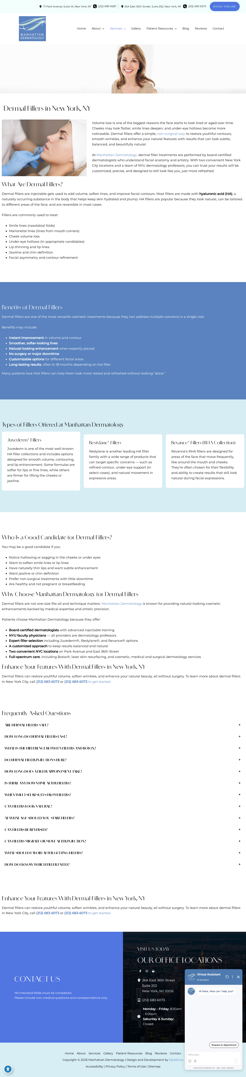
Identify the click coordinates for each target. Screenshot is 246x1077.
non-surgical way (171, 134)
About (81, 1053)
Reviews (161, 1053)
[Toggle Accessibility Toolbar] (8, 1069)
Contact (175, 1053)
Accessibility (94, 1066)
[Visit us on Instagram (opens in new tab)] (147, 971)
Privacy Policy (115, 1066)
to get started (99, 682)
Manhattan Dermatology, (117, 155)
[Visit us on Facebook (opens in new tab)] (140, 971)
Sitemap (154, 1066)
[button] (225, 6)
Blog (148, 1053)
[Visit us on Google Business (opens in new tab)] (153, 971)
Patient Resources (129, 1053)
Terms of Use (136, 1066)
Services (94, 1053)
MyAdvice (176, 1060)
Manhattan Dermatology (122, 604)
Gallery (108, 1053)
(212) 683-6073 (47, 682)
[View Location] (41, 6)
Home (69, 1053)
